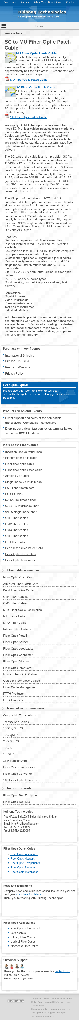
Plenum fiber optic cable (21, 457)
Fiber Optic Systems (23, 867)
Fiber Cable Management (20, 687)
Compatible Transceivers (39, 422)
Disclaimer (9, 2)
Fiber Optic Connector (18, 655)
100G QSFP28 (13, 728)
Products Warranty (17, 367)
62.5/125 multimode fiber (22, 505)
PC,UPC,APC (14, 494)
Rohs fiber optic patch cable (23, 469)
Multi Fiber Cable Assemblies (22, 609)
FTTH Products (29, 433)
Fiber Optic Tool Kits (16, 801)
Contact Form (34, 390)
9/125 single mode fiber (21, 512)
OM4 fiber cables (16, 536)
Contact (71, 2)
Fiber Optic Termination (20, 560)
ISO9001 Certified (17, 361)
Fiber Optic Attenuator (17, 667)
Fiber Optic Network (22, 858)
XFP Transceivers (15, 760)
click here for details (28, 894)
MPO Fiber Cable (14, 622)
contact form (62, 971)
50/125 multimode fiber (20, 500)
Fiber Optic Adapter (16, 661)
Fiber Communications (24, 854)
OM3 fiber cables (16, 530)
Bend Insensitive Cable (18, 590)
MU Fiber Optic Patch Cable (28, 79)
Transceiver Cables (16, 722)
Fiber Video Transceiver (19, 767)
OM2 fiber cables (16, 524)
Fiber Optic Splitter (15, 642)
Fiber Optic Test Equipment (21, 795)
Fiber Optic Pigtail (15, 635)
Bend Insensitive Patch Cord (24, 548)
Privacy (25, 2)
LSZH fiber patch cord (20, 487)
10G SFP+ (10, 747)
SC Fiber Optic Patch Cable (35, 87)
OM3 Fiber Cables (15, 603)
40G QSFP (10, 735)
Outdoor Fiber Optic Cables (21, 680)
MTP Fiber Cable (14, 616)
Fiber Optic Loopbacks (18, 648)
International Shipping (19, 355)
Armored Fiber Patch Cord (20, 584)
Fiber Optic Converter (17, 773)
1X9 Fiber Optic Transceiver (21, 780)
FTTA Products (13, 700)
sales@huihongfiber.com (19, 394)
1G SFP (8, 754)
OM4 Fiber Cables (15, 596)
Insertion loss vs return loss (23, 451)
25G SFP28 (11, 741)
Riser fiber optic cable (19, 464)
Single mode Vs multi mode (23, 482)
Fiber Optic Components (25, 863)
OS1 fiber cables (16, 542)
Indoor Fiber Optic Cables (20, 674)
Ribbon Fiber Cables (17, 629)
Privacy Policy (14, 373)
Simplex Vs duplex (17, 475)
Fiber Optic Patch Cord (48, 2)
